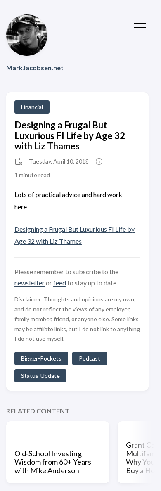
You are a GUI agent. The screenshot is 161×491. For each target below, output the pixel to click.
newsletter (29, 283)
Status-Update (40, 375)
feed (59, 283)
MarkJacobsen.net (35, 67)
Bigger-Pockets (41, 358)
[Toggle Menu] (140, 22)
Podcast (89, 358)
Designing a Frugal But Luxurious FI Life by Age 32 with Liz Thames (69, 135)
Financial (32, 106)
